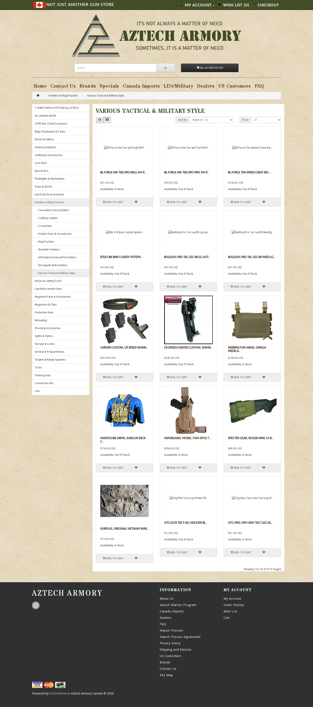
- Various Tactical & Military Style (55, 273)
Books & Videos (44, 139)
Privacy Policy (170, 643)
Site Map (166, 675)
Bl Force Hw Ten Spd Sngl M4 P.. (123, 172)
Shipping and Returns (176, 649)
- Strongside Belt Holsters (51, 265)
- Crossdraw (43, 226)
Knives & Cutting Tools (48, 281)
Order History (234, 605)
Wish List (230, 611)
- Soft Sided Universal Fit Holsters (55, 257)
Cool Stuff (40, 163)
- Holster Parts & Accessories (53, 234)
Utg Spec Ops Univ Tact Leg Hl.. (250, 523)
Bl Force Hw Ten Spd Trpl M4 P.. (186, 172)
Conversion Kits (44, 383)
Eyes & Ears (41, 171)
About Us (167, 598)
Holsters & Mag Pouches (63, 95)
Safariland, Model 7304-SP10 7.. (187, 438)
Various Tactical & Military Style (105, 95)
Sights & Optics (44, 336)
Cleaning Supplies (45, 147)
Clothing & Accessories (48, 155)
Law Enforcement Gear (48, 289)
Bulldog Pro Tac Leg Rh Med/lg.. (251, 257)
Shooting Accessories (47, 328)
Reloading (41, 320)
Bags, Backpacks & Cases (50, 131)
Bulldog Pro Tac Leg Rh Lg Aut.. (187, 257)
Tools (38, 367)
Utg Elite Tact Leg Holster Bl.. (185, 523)
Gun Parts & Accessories (49, 194)
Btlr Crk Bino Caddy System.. (121, 257)
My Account (232, 598)
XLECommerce (60, 693)
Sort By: (182, 120)
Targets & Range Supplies (50, 359)
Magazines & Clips (46, 304)
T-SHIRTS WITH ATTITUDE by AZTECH (57, 108)
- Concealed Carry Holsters (52, 210)
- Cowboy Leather (46, 218)
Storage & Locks (44, 344)
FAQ (163, 624)
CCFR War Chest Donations (51, 123)
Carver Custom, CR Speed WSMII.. (124, 347)
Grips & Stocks (43, 186)
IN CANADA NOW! (45, 116)
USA (37, 391)
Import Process (171, 630)
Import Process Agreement (180, 637)
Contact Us (168, 669)
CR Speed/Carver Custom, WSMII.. (188, 347)
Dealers (165, 618)
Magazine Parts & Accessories (53, 296)
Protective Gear (44, 312)
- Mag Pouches (44, 241)
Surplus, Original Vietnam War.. (124, 529)
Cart (227, 618)
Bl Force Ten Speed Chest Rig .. (249, 172)
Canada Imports (172, 611)
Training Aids (42, 375)
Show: (245, 120)
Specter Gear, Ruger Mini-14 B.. (250, 438)
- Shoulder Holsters (47, 249)
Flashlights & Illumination (50, 178)
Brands (165, 662)
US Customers (170, 656)
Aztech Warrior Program (178, 605)
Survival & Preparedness (49, 352)
